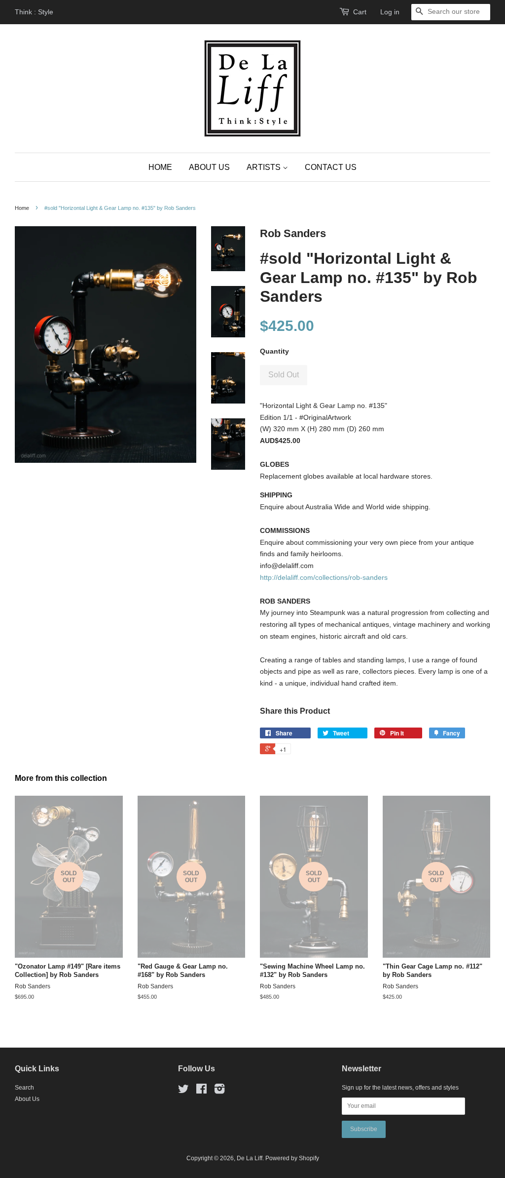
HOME (160, 167)
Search (24, 1087)
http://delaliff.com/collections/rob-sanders (324, 577)
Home (22, 208)
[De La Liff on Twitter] (183, 1091)
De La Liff (249, 1158)
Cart (359, 12)
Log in (389, 12)
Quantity (274, 351)
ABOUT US (209, 167)
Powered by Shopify (292, 1158)
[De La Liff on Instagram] (219, 1091)
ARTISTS (265, 167)
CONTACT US (331, 167)
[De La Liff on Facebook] (201, 1091)
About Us (27, 1099)
